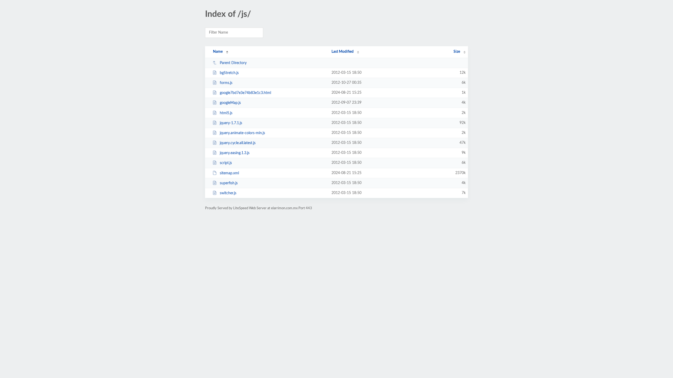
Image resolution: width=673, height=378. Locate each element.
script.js (226, 163)
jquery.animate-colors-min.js (242, 133)
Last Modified (343, 52)
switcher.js (228, 193)
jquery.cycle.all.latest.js (238, 143)
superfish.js (229, 183)
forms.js (226, 83)
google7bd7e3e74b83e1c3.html (245, 93)
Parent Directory (233, 63)
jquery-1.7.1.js (231, 123)
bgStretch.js (229, 73)
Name (218, 52)
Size (456, 52)
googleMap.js (230, 103)
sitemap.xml (229, 173)
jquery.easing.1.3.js (234, 153)
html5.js (226, 113)
